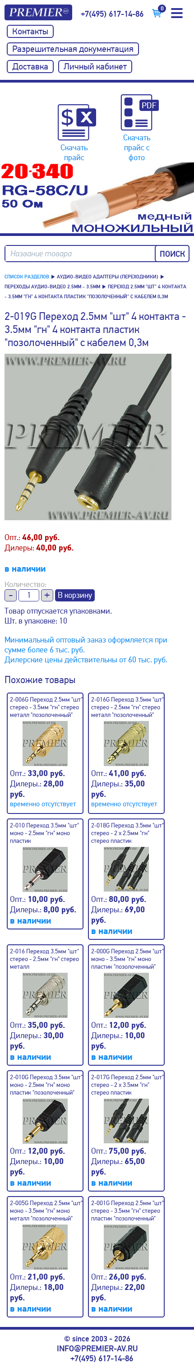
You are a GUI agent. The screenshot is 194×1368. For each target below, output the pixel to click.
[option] (97, 197)
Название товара (41, 254)
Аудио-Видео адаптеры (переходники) (107, 277)
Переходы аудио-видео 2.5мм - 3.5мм (52, 287)
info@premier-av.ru (97, 1349)
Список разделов (27, 277)
